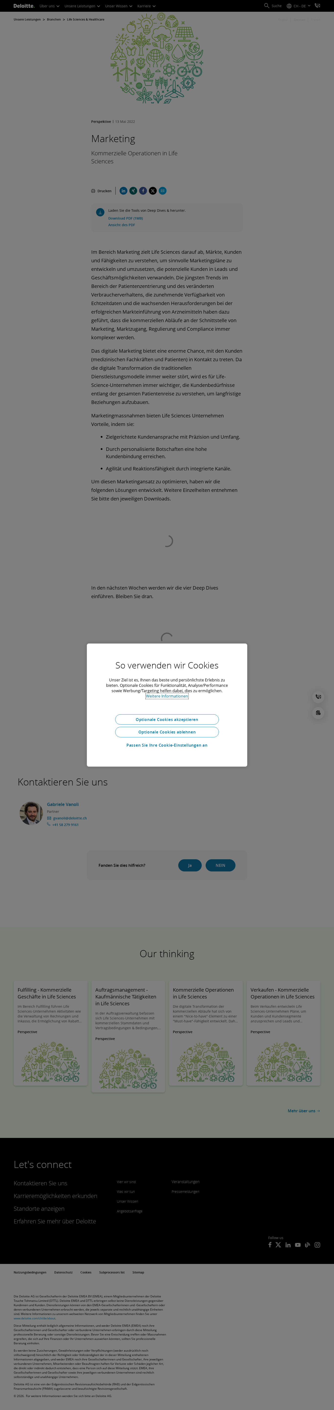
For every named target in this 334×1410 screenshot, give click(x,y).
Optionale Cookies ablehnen (167, 732)
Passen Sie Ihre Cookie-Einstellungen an (167, 745)
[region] (167, 704)
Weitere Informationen (167, 696)
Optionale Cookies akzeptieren (167, 719)
